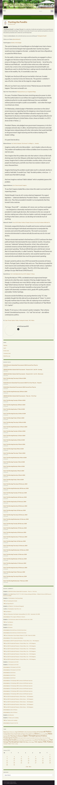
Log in (4, 348)
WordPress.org (6, 356)
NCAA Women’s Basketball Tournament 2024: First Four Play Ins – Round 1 (22, 382)
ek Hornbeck (40, 732)
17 (14, 760)
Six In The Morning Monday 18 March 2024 (14, 404)
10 (14, 758)
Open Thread (8, 320)
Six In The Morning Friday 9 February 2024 (14, 572)
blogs (16, 731)
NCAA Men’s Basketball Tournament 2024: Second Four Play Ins (19, 387)
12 (28, 758)
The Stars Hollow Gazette (28, 3)
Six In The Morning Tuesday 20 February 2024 (15, 523)
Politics (17, 320)
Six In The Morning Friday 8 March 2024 (13, 448)
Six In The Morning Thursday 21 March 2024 (14, 378)
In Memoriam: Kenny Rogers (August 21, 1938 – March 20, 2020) (21, 635)
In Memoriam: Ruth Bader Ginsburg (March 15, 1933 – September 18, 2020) (23, 614)
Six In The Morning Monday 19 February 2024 (15, 528)
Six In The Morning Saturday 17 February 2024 (15, 536)
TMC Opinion (38, 742)
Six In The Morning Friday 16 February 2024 (14, 541)
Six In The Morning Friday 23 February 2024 (14, 510)
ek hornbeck (6, 616)
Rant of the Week (20, 740)
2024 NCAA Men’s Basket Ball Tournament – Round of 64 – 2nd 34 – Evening (22, 369)
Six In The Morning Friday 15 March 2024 (13, 418)
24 (14, 762)
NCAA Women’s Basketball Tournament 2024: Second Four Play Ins (20, 365)
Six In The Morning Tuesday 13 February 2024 (15, 554)
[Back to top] (54, 782)
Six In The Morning (40, 740)
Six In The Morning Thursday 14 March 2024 (14, 422)
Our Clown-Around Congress (20, 185)
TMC (4, 600)
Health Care (31, 733)
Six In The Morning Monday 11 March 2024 (14, 435)
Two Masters (10, 622)
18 (21, 760)
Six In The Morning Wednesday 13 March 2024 (15, 426)
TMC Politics (31, 320)
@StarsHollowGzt (16, 39)
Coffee (25, 731)
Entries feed (6, 350)
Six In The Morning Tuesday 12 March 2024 (14, 431)
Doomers (11, 624)
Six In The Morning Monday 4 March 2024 (14, 466)
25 (21, 762)
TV (11, 743)
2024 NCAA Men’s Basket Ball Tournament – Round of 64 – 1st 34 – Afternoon (23, 374)
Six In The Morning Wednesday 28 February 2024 (16, 488)
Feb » (30, 766)
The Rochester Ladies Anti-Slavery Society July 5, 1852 (20, 619)
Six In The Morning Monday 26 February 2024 (15, 497)
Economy (29, 731)
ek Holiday (33, 731)
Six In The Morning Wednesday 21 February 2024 (16, 519)
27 (35, 762)
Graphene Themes (13, 783)
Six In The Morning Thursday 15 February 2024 (15, 545)
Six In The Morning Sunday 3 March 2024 (13, 470)
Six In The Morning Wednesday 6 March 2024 (14, 457)
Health (15, 733)
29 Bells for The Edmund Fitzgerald (16, 606)
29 (50, 762)
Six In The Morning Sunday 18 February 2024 (14, 532)
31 (14, 764)
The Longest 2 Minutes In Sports (18, 616)
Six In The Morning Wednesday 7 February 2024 (15, 580)
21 (42, 760)
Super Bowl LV (10, 603)
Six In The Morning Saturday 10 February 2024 (15, 567)
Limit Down (13, 672)
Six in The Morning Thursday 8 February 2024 (15, 576)
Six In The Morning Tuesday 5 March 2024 (14, 462)
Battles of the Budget (16, 42)
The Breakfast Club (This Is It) (14, 608)
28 (42, 762)
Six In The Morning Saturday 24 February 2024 (15, 506)
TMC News (31, 742)
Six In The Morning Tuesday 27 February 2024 (15, 492)
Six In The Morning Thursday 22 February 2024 (15, 514)
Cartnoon (20, 732)
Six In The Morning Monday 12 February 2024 (15, 558)
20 (35, 760)
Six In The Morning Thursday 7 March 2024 (14, 453)
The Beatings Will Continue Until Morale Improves (21, 680)
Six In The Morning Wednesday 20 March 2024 (15, 391)
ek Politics (47, 732)
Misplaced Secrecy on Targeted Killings (26, 91)
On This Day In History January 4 (13, 16)
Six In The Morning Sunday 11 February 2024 (14, 563)
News (50, 734)
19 (28, 760)
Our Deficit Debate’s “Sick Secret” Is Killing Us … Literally (25, 143)
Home (4, 10)
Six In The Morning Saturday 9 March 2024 (14, 444)
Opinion (13, 320)
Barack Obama (10, 731)
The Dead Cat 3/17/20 (13, 662)
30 (7, 764)
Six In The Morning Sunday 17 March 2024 (14, 409)
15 (50, 758)
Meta (46, 733)
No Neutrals (11, 715)
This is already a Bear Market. (17, 638)
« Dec (27, 766)
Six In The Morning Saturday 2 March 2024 (14, 475)
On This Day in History (15, 736)
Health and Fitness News (22, 733)
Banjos (4, 731)
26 (28, 762)
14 (42, 758)
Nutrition (5, 736)
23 (7, 762)
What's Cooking (15, 743)
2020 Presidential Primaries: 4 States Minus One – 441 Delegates (25, 640)
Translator (5, 743)
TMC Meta (25, 742)
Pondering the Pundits (12, 600)
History (37, 734)
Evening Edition (6, 733)
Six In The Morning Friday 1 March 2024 (13, 479)
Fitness (12, 733)
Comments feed (6, 353)
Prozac (48, 738)
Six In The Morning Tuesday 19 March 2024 (14, 400)
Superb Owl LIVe (14, 723)
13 (35, 758)
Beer (14, 731)
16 (7, 760)
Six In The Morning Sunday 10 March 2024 (14, 440)
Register (5, 345)
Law (40, 733)
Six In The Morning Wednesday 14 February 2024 (16, 550)
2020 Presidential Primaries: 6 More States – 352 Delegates (20, 696)
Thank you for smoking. (14, 717)
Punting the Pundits (23, 320)
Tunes (9, 743)
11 (21, 758)
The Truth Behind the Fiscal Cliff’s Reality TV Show (22, 274)
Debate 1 (9, 611)
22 (50, 760)
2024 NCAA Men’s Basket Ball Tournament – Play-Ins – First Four (19, 396)
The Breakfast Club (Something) (16, 598)
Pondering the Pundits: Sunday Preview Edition (26, 737)
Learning (43, 733)
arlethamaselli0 (12, 24)
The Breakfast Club (15, 742)
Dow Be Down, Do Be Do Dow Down (18, 630)
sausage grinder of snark (30, 740)
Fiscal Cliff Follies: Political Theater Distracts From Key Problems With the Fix (31, 222)
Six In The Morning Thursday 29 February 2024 (15, 484)
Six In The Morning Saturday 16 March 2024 (14, 413)
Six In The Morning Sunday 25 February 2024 (14, 501)
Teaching (47, 740)
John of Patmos (14, 709)
